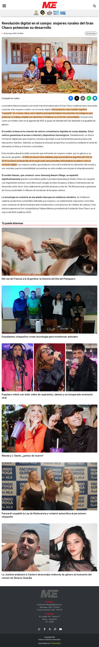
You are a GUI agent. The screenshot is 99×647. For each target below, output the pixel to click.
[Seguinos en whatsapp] (39, 629)
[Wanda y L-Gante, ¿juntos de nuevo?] (49, 429)
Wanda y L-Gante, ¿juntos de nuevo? (22, 455)
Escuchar (92, 33)
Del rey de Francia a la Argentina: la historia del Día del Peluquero (38, 278)
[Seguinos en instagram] (55, 629)
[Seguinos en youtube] (60, 629)
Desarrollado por (49, 643)
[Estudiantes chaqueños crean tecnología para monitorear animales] (49, 310)
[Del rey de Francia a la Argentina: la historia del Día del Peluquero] (49, 252)
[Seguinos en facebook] (44, 629)
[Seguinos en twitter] (50, 629)
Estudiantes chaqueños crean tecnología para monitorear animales (40, 336)
